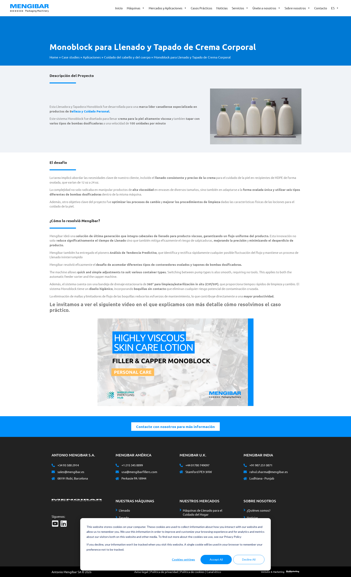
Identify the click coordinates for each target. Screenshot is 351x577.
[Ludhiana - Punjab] (245, 478)
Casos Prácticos (201, 8)
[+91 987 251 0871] (245, 465)
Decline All (249, 559)
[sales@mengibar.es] (53, 471)
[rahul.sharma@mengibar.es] (245, 471)
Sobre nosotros (295, 8)
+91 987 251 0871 (260, 465)
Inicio (119, 8)
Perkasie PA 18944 (133, 478)
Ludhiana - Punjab (261, 478)
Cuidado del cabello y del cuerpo (127, 57)
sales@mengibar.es (70, 472)
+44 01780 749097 (197, 465)
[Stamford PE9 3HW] (181, 471)
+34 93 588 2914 (68, 465)
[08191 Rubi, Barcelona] (53, 478)
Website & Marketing (272, 571)
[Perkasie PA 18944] (117, 478)
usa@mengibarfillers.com (139, 472)
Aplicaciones (92, 57)
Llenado (124, 510)
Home (54, 57)
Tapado (124, 518)
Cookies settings (183, 559)
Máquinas (133, 8)
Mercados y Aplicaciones (165, 8)
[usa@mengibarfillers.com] (117, 471)
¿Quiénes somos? (258, 510)
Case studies (71, 57)
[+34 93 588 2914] (53, 465)
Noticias (222, 8)
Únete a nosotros (264, 8)
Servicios (238, 8)
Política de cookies (192, 572)
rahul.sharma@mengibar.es (268, 472)
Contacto (320, 8)
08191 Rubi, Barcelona (72, 478)
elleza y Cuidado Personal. (91, 111)
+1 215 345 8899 (132, 465)
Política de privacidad (164, 572)
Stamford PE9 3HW (198, 472)
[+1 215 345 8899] (117, 465)
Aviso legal (141, 572)
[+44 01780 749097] (181, 465)
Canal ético (214, 572)
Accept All (216, 559)
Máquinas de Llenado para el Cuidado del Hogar (202, 512)
